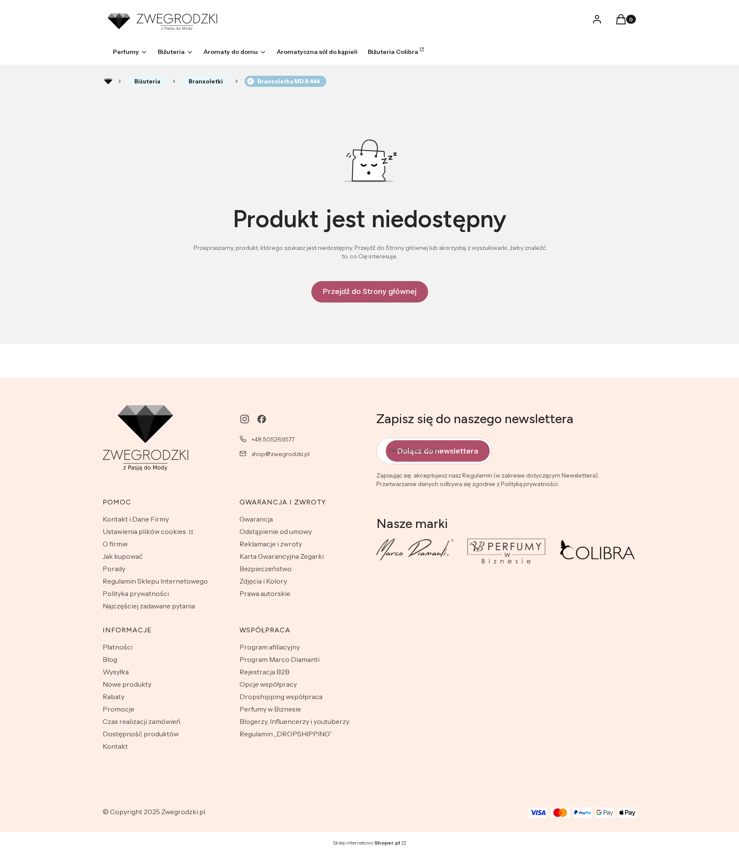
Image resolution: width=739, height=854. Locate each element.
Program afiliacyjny (269, 647)
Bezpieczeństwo (265, 568)
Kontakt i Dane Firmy (136, 519)
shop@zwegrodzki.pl (280, 454)
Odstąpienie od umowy (275, 531)
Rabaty (113, 696)
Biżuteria (147, 81)
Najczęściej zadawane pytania (149, 606)
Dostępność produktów (141, 733)
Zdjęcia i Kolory (263, 581)
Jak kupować (123, 556)
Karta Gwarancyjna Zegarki (281, 556)
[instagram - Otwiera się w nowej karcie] (244, 419)
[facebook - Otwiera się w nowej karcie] (262, 419)
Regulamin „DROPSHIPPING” (285, 733)
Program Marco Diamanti (279, 659)
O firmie (115, 544)
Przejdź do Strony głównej (370, 291)
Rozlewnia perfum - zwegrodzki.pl (108, 81)
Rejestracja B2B (264, 671)
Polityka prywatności (136, 593)
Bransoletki (206, 81)
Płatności (118, 647)
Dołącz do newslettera (437, 451)
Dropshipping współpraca (280, 696)
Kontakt (115, 746)
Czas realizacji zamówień (141, 721)
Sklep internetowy (366, 842)
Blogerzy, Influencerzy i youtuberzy (294, 721)
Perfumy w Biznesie (270, 709)
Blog (110, 659)
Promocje (118, 709)
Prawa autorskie (264, 593)
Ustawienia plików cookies (145, 531)
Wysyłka (116, 671)
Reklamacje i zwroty (270, 544)
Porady (114, 568)
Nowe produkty (127, 684)
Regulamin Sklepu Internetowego (155, 581)
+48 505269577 (273, 439)
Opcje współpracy (268, 684)
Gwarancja (256, 519)
